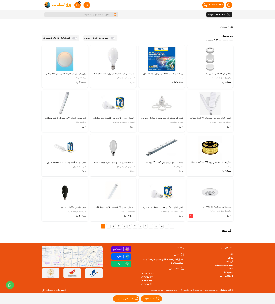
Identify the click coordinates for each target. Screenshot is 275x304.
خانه (231, 254)
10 (151, 226)
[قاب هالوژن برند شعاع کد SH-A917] (210, 192)
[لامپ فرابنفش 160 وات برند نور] (65, 192)
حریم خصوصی (172, 290)
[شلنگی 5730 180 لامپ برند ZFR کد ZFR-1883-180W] (210, 148)
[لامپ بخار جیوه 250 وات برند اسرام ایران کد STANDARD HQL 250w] (113, 148)
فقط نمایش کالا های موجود (96, 38)
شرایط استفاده (157, 290)
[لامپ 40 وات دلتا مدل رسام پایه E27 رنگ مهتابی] (210, 103)
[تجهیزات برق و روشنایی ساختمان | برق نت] (228, 5)
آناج (43, 290)
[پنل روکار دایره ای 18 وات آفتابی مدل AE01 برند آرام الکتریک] (65, 59)
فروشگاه (229, 261)
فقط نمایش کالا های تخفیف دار (56, 38)
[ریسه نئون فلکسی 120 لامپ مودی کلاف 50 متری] (162, 59)
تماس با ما (228, 272)
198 (161, 226)
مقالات (230, 258)
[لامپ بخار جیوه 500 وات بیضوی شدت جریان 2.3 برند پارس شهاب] (113, 59)
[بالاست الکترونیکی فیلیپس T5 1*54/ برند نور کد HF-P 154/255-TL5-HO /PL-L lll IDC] (162, 148)
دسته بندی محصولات (224, 265)
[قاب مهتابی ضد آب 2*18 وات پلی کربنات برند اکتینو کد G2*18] (65, 103)
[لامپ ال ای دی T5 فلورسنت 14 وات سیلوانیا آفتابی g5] (113, 192)
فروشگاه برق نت (226, 276)
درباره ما (230, 268)
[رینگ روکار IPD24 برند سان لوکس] (210, 59)
